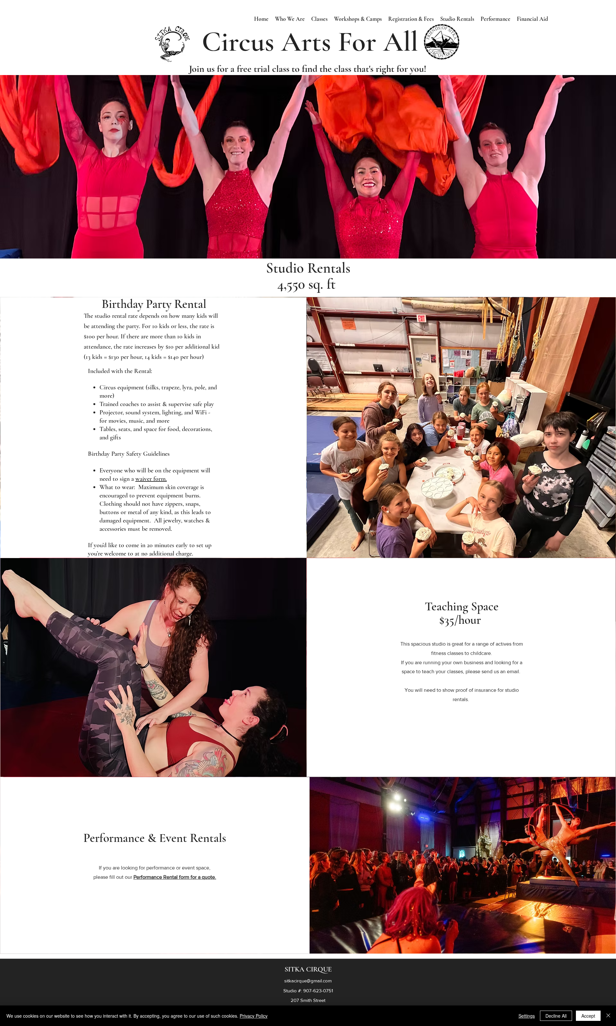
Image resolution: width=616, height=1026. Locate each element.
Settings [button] (526, 1016)
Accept (588, 1016)
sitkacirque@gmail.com (308, 980)
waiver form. (151, 479)
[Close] (608, 1016)
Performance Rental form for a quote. (174, 877)
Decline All (556, 1016)
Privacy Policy (254, 1016)
